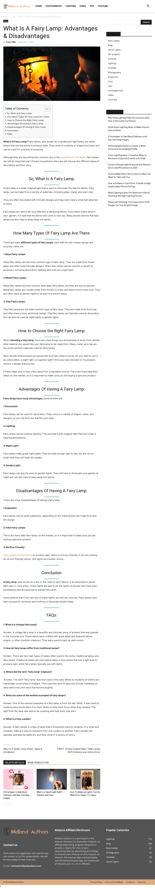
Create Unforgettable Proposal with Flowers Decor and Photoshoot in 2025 (129, 166)
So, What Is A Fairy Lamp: (19, 113)
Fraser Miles (11, 42)
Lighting (71, 6)
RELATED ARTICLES (14, 762)
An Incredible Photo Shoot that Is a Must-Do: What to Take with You (129, 175)
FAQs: (10, 134)
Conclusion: (13, 130)
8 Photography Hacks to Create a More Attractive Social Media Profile (127, 147)
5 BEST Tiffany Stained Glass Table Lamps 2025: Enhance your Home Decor (78, 750)
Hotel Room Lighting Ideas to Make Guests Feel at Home (128, 129)
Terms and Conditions (114, 882)
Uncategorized (115, 90)
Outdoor (112, 67)
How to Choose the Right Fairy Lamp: (25, 120)
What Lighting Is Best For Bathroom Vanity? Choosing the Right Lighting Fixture (129, 194)
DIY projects (114, 54)
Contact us (130, 882)
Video (82, 6)
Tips (92, 6)
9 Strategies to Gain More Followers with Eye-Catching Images (16, 795)
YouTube (103, 6)
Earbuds (112, 58)
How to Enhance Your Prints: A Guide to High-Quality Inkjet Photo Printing (129, 185)
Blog (13, 16)
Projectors (113, 77)
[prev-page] (5, 804)
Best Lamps (114, 40)
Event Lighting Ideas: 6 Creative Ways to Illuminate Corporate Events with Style (127, 157)
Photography (54, 6)
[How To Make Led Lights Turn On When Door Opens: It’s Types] (85, 779)
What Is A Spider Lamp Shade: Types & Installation (22, 750)
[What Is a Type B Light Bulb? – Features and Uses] (52, 779)
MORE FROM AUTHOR (38, 762)
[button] (148, 6)
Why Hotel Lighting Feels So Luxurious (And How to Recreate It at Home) (128, 119)
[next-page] (10, 804)
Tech (110, 81)
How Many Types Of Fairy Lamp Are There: (28, 117)
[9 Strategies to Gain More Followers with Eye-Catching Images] (18, 779)
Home (38, 6)
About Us (142, 882)
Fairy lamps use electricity (17, 555)
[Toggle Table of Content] (46, 109)
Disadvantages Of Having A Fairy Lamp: (26, 127)
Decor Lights (114, 49)
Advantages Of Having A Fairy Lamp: (25, 123)
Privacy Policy (96, 882)
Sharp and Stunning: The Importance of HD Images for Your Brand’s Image (129, 203)
